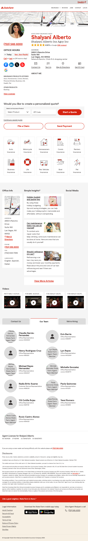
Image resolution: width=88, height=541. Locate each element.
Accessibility (6, 517)
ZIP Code (37, 112)
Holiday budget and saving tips (33, 198)
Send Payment (64, 126)
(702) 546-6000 (13, 44)
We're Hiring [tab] (72, 321)
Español (81, 2)
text (10, 58)
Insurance (55, 7)
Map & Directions (9, 238)
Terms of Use (6, 520)
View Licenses (9, 94)
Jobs (71, 7)
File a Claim (23, 126)
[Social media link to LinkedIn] (11, 64)
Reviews (65, 7)
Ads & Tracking (7, 510)
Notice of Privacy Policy (10, 523)
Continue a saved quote (13, 120)
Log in (85, 7)
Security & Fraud (8, 513)
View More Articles (44, 281)
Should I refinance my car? (35, 253)
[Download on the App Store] (31, 512)
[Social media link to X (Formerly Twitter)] (17, 64)
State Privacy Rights (9, 526)
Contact (78, 7)
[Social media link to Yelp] (22, 64)
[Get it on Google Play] (47, 512)
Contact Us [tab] (16, 321)
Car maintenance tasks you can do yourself (34, 225)
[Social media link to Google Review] (6, 70)
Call (5, 58)
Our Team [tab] (44, 322)
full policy (75, 473)
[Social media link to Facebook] (6, 64)
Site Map (5, 529)
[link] (7, 8)
